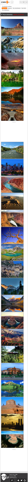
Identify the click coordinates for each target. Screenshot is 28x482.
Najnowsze (4, 8)
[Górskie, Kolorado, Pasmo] (12, 345)
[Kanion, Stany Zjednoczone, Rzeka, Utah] (12, 226)
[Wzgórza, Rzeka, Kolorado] (12, 158)
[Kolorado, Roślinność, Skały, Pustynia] (12, 35)
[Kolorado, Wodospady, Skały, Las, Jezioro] (12, 86)
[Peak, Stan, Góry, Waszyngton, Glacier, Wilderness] (12, 52)
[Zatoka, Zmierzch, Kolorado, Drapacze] (12, 430)
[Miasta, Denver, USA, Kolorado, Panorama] (12, 175)
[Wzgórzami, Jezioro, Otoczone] (12, 260)
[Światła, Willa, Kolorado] (12, 379)
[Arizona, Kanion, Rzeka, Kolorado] (12, 447)
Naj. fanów (24, 8)
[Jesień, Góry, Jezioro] (12, 311)
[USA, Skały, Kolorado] (12, 69)
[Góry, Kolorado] (12, 294)
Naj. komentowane (17, 8)
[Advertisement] (14, 131)
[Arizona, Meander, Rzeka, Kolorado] (12, 328)
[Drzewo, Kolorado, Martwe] (12, 243)
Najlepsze (10, 8)
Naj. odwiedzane (5, 10)
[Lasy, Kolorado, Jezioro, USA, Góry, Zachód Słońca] (12, 103)
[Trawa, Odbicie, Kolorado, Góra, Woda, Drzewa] (12, 396)
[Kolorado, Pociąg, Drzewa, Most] (12, 362)
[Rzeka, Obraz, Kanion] (12, 192)
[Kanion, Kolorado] (12, 413)
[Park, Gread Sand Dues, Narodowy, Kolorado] (12, 209)
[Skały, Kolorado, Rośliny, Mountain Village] (12, 277)
